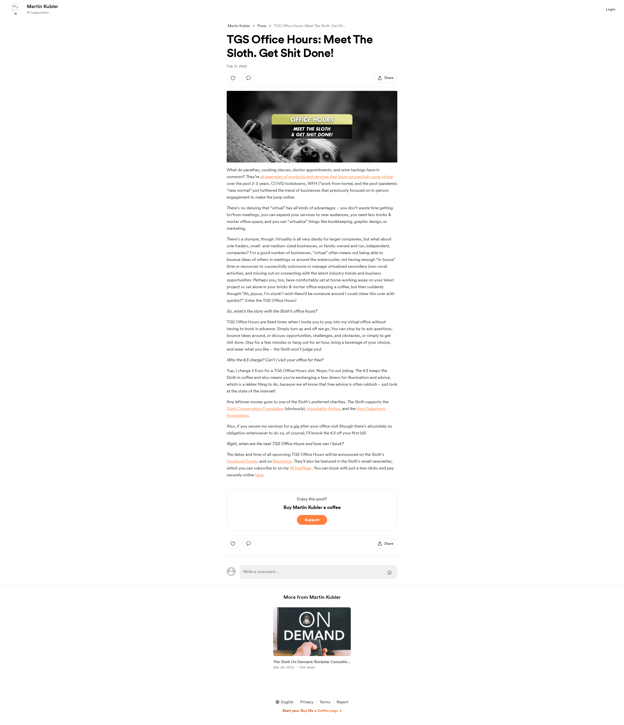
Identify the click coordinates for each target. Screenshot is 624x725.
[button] (284, 702)
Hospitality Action (323, 408)
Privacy (306, 702)
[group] (312, 639)
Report (342, 702)
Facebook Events (242, 461)
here (259, 474)
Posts (261, 26)
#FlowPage (300, 468)
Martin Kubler (42, 6)
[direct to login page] (318, 572)
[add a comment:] (248, 78)
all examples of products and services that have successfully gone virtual (326, 176)
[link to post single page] (312, 639)
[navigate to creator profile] (15, 9)
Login (610, 9)
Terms (325, 702)
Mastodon (282, 461)
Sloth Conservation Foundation (255, 408)
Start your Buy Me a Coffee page (310, 710)
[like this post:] (233, 78)
